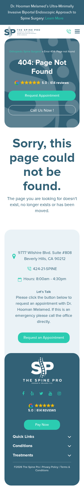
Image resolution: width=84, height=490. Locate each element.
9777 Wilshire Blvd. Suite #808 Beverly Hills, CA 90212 (45, 255)
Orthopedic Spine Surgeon (25, 51)
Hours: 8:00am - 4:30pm (45, 278)
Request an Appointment (44, 337)
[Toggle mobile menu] (77, 31)
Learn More (54, 18)
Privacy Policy (50, 467)
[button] (42, 82)
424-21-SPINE (45, 268)
